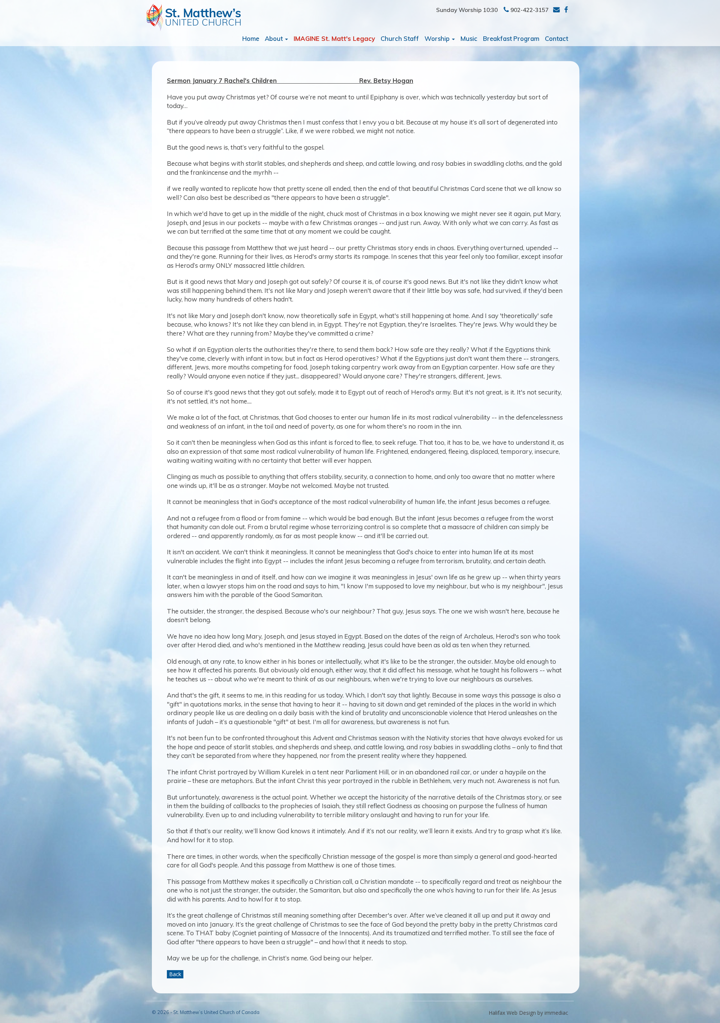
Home (250, 38)
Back (175, 974)
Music (468, 38)
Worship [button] (437, 38)
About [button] (274, 38)
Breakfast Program (511, 38)
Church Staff (400, 38)
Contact (556, 38)
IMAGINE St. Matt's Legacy (334, 38)
